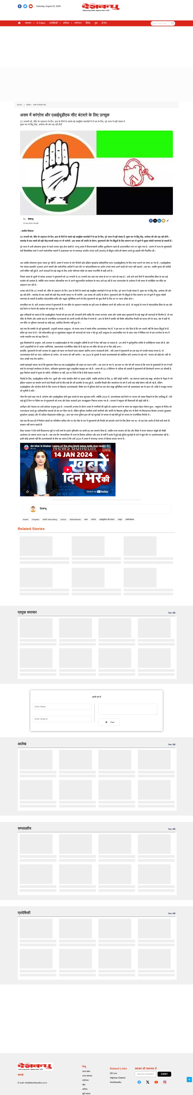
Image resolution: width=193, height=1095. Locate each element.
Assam (25, 519)
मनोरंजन (78, 23)
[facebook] (20, 6)
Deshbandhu (115, 1082)
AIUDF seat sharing (50, 519)
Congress (35, 519)
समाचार (28, 23)
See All (171, 612)
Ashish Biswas (75, 519)
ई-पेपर (104, 23)
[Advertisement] (96, 46)
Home (19, 105)
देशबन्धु (30, 219)
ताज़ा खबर (86, 1071)
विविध (88, 23)
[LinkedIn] (159, 221)
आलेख (22, 744)
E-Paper (41, 23)
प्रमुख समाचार (27, 612)
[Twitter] (155, 221)
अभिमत (66, 23)
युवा (96, 23)
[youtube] (31, 6)
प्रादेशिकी (53, 23)
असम (86, 519)
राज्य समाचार (87, 1076)
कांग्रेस (93, 519)
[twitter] (25, 6)
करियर (84, 1089)
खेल (83, 1084)
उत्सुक (120, 519)
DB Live (113, 1073)
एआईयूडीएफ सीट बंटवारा (106, 519)
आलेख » (29, 105)
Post (111, 722)
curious (63, 519)
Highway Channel (117, 1078)
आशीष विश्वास (130, 519)
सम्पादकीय (24, 828)
